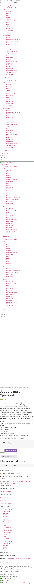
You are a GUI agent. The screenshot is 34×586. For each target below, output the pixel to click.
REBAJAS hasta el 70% (10, 7)
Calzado (8, 17)
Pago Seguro (7, 511)
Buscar (2, 155)
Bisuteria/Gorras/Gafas (13, 39)
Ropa (4, 9)
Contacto (6, 77)
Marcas (5, 48)
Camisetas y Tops (11, 21)
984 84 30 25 (10, 563)
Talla (3, 442)
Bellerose (9, 59)
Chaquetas (9, 23)
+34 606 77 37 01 (5, 491)
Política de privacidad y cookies (9, 503)
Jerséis (8, 26)
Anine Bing (9, 50)
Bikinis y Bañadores (12, 41)
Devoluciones (7, 517)
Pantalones (9, 28)
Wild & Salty (9, 74)
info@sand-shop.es (5, 497)
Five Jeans (9, 63)
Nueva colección (5, 483)
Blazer (8, 15)
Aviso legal (3, 500)
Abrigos (8, 11)
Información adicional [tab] (8, 457)
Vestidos (8, 32)
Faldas (8, 24)
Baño (7, 13)
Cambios (5, 513)
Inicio (1, 387)
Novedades (27, 481)
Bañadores (9, 43)
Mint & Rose (9, 67)
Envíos (5, 515)
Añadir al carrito (11, 450)
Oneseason (9, 68)
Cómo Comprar (7, 509)
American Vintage (11, 51)
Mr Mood (9, 65)
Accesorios (6, 35)
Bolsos (8, 37)
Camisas (8, 19)
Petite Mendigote (11, 70)
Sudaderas (9, 30)
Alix (7, 55)
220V (8, 53)
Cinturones (9, 45)
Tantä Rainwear (10, 72)
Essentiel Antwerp (11, 61)
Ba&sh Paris (9, 57)
